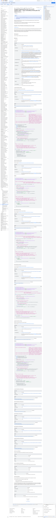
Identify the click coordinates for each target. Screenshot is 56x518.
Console (46, 0)
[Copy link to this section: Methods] (18, 38)
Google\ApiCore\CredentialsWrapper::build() (33, 61)
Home (14, 7)
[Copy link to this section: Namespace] (19, 34)
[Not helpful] (41, 7)
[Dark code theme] (41, 109)
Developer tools (21, 7)
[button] (4, 188)
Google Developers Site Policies (23, 504)
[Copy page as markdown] (23, 12)
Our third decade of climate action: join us (26, 516)
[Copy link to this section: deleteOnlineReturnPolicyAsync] (24, 401)
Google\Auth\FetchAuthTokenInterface (26, 50)
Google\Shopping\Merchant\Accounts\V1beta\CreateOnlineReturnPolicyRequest (31, 94)
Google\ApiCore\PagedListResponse (28, 436)
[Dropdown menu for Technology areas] (14, 1)
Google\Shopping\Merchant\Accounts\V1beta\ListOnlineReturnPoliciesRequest (31, 271)
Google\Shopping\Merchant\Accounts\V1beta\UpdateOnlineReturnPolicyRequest (31, 442)
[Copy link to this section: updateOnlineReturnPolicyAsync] (24, 438)
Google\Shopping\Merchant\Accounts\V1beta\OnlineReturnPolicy (22, 339)
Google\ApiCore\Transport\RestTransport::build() (26, 77)
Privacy (13, 516)
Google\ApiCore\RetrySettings (25, 99)
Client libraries (13, 2)
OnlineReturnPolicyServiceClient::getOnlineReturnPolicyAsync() (26, 212)
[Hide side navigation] (7, 516)
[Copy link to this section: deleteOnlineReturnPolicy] (22, 160)
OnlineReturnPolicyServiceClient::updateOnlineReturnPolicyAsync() (26, 323)
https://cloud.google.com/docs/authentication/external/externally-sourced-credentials (30, 58)
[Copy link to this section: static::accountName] (21, 451)
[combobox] (40, 0)
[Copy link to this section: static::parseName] (20, 476)
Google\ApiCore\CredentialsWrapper (35, 50)
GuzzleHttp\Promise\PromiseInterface (19, 411)
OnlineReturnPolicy (16, 27)
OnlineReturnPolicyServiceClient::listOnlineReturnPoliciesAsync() (26, 267)
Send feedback (28, 501)
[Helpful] (40, 7)
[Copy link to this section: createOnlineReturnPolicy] (22, 87)
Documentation (17, 7)
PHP (9, 2)
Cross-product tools (17, 0)
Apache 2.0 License (14, 504)
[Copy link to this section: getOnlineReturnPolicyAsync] (23, 413)
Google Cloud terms (20, 516)
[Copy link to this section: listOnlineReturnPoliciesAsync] (23, 426)
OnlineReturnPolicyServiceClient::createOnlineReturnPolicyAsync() (26, 90)
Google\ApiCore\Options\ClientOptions (28, 45)
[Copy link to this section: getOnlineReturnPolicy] (21, 209)
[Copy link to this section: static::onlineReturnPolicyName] (24, 463)
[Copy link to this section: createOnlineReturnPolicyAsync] (24, 389)
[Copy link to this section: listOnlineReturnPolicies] (21, 264)
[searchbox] (4, 6)
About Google (10, 516)
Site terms (16, 516)
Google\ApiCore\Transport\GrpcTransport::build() (32, 76)
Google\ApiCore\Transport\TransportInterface (35, 71)
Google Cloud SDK (5, 2)
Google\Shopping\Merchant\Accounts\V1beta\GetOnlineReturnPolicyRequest (30, 216)
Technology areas (11, 0)
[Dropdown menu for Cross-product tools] (20, 1)
